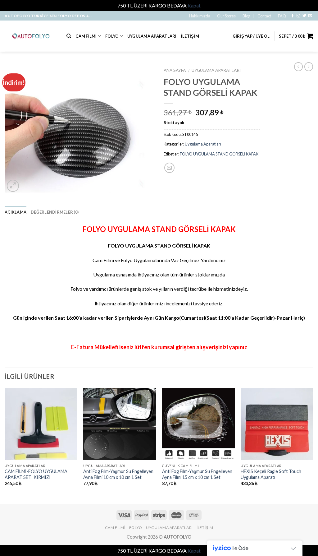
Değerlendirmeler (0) (55, 212)
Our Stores (226, 15)
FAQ (282, 15)
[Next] (313, 445)
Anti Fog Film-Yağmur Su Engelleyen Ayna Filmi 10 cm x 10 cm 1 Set (118, 474)
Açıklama (15, 212)
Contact (264, 15)
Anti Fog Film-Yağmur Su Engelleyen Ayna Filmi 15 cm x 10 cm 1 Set (197, 474)
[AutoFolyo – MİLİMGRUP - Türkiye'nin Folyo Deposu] (31, 35)
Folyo (112, 36)
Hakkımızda (199, 15)
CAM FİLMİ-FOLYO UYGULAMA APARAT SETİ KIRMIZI (36, 474)
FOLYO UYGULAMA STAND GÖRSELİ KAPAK (219, 153)
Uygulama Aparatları (152, 36)
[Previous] (5, 445)
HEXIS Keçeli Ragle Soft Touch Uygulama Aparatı (271, 474)
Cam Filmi (86, 36)
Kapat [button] (194, 5)
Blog (246, 15)
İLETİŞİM (190, 36)
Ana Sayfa (175, 70)
